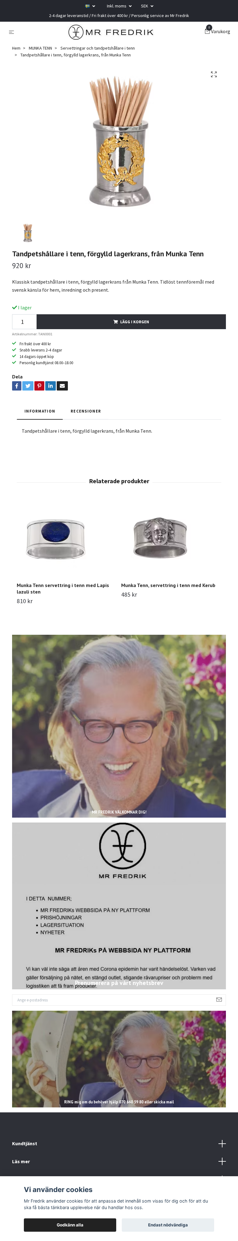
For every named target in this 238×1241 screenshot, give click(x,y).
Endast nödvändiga (168, 1224)
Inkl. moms (117, 6)
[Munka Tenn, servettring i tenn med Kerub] (171, 538)
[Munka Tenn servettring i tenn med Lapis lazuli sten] (67, 538)
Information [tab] (39, 411)
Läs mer (21, 1161)
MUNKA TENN (40, 48)
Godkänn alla (70, 1224)
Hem (16, 48)
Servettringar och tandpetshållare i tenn (97, 48)
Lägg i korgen (134, 321)
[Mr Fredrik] (110, 32)
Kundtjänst (24, 1143)
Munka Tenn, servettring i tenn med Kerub (168, 585)
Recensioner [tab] (86, 411)
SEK (145, 6)
